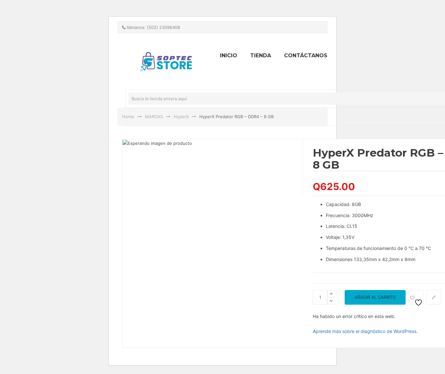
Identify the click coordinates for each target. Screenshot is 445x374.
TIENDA (260, 55)
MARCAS (154, 116)
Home (128, 116)
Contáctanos (305, 55)
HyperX (181, 116)
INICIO (228, 55)
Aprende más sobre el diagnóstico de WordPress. (365, 331)
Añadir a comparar (433, 297)
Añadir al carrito (375, 297)
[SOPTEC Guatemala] (76, 3)
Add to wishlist (416, 297)
